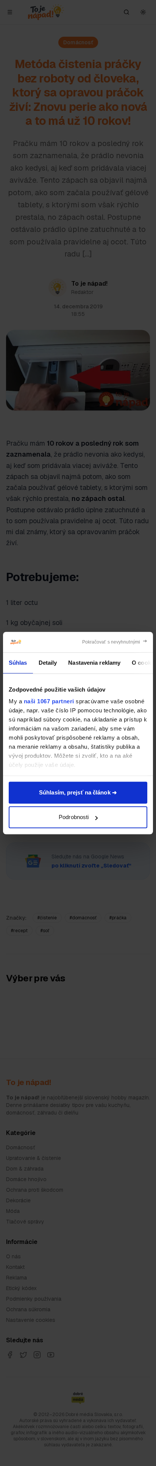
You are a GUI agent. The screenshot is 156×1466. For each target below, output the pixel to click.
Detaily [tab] (48, 662)
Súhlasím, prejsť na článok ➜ (78, 792)
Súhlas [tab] (18, 662)
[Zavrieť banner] (115, 642)
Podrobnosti (74, 817)
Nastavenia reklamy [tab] (94, 662)
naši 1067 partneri (49, 701)
